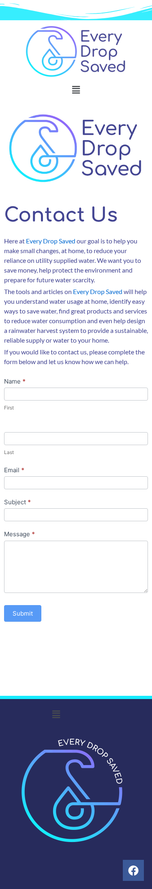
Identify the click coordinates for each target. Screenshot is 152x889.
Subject (17, 502)
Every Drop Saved (50, 241)
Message (19, 534)
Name (15, 381)
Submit (23, 613)
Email (14, 470)
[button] (76, 89)
